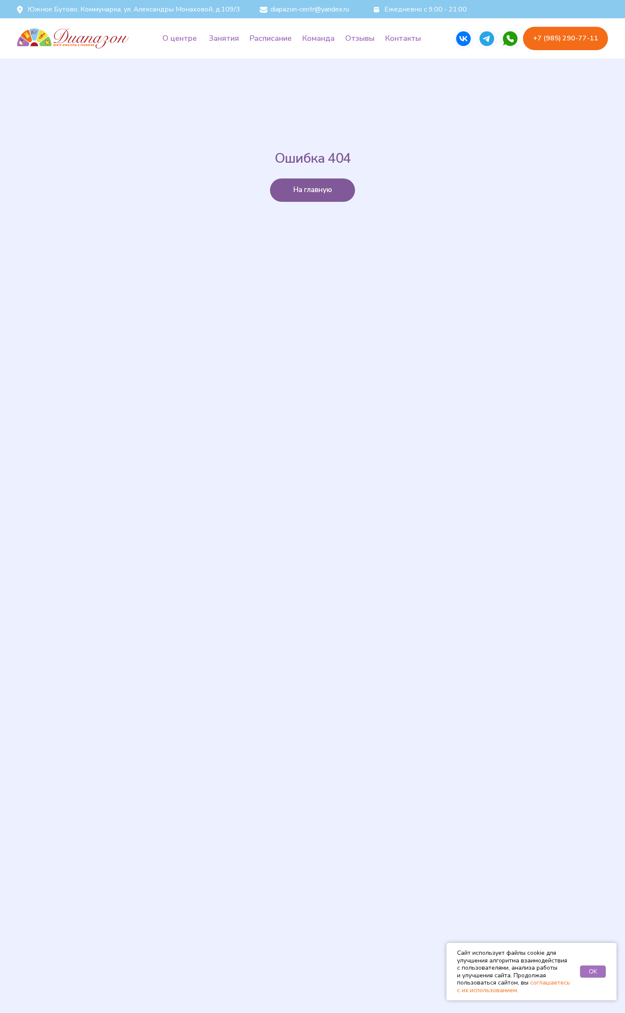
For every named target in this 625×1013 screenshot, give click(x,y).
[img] (463, 38)
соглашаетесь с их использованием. (513, 986)
